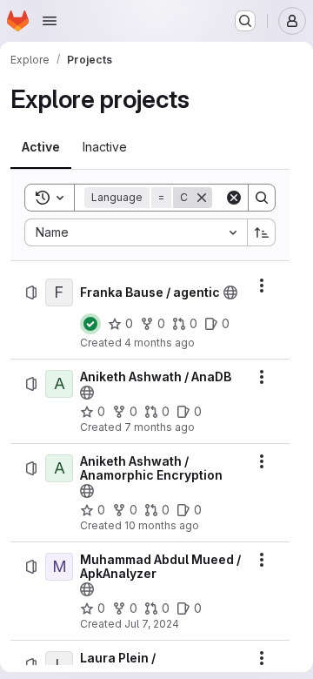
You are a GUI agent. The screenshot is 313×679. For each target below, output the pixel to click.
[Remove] (201, 197)
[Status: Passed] (90, 323)
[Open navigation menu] (49, 21)
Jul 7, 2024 (151, 623)
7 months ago (159, 427)
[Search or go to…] (245, 20)
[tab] (40, 147)
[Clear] (233, 197)
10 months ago (161, 525)
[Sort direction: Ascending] (262, 232)
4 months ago (159, 342)
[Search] (262, 198)
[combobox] (135, 232)
